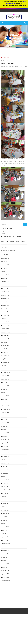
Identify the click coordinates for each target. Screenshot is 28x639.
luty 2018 (4, 567)
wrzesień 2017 (5, 584)
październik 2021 (6, 449)
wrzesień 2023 (5, 375)
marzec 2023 (5, 396)
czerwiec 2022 (5, 422)
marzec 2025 (5, 315)
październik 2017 (6, 580)
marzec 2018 (5, 563)
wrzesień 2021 (5, 453)
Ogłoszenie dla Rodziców (8, 250)
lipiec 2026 (4, 261)
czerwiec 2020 (5, 503)
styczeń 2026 (5, 281)
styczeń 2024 (5, 362)
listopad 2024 (5, 328)
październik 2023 (6, 372)
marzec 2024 (5, 355)
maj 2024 (4, 348)
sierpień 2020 (5, 496)
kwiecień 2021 (5, 469)
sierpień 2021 (5, 456)
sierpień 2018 (5, 550)
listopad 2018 (5, 540)
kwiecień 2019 (5, 523)
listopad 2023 (5, 369)
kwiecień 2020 (5, 510)
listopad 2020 (5, 486)
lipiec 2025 (4, 301)
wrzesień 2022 (5, 412)
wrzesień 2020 (5, 493)
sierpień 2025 (5, 298)
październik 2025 (6, 291)
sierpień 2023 (5, 379)
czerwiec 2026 (5, 265)
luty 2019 (4, 530)
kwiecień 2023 (5, 392)
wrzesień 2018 (5, 547)
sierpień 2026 (5, 258)
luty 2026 (4, 278)
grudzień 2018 (5, 537)
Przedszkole (6, 57)
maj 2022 (4, 426)
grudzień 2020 (5, 483)
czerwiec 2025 (5, 305)
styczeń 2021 (5, 479)
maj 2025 (4, 308)
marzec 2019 (5, 527)
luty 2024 (4, 359)
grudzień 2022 (5, 402)
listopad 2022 (5, 406)
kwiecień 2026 (5, 271)
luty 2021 (4, 476)
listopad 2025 (5, 288)
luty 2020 (4, 516)
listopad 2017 (5, 577)
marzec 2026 (5, 275)
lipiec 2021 (4, 459)
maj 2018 (4, 557)
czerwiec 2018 (5, 553)
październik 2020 (6, 490)
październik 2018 (6, 543)
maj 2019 (4, 520)
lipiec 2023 (4, 382)
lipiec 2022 (4, 419)
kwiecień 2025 (5, 312)
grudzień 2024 (5, 325)
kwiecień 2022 (5, 429)
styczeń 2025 (5, 322)
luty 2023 (4, 399)
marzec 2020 (5, 513)
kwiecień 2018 (5, 560)
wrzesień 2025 (5, 295)
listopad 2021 (5, 446)
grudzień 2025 (5, 285)
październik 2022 (6, 409)
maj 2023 (4, 389)
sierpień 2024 (5, 338)
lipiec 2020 (4, 500)
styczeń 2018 (5, 570)
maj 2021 (4, 466)
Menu (5, 23)
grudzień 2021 (5, 443)
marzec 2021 (5, 473)
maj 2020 (4, 506)
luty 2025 (4, 318)
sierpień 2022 (5, 416)
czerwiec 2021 (5, 463)
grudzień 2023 (5, 365)
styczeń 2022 (5, 439)
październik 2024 (6, 332)
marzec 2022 (5, 432)
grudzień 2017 (5, 574)
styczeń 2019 (5, 533)
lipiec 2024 (4, 342)
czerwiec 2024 (5, 345)
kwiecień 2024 (5, 352)
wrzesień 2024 (5, 335)
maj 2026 (4, 268)
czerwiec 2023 (5, 385)
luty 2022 (4, 436)
